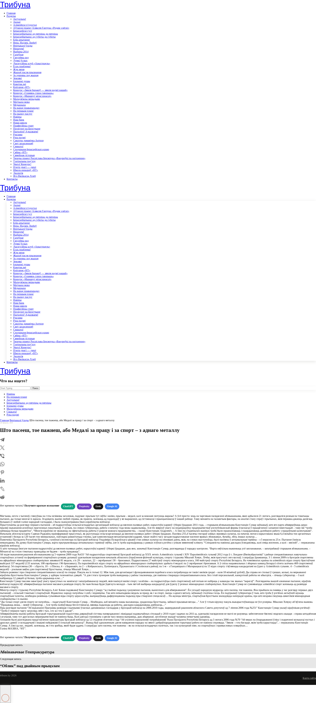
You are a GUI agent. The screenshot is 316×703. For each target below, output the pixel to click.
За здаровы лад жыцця (25, 75)
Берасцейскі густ (22, 30)
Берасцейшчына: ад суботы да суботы (34, 36)
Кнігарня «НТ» (21, 87)
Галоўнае (18, 54)
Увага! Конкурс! (22, 164)
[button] (5, 694)
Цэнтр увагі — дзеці (24, 167)
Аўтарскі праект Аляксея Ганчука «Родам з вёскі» (41, 28)
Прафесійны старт (23, 125)
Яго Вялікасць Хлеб (24, 176)
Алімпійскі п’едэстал (25, 25)
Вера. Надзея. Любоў (25, 42)
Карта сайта (309, 678)
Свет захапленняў (23, 143)
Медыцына (19, 105)
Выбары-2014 (20, 51)
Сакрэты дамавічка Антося (28, 140)
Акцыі (16, 22)
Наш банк (18, 119)
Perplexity (84, 506)
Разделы (11, 16)
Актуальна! (19, 19)
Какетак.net (19, 84)
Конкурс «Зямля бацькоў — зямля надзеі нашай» (40, 90)
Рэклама (17, 134)
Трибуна (15, 4)
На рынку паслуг (22, 113)
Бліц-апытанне (21, 39)
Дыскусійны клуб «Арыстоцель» (31, 63)
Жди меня (18, 69)
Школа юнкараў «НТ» (25, 170)
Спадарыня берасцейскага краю (31, 149)
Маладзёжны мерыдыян (26, 99)
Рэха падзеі (19, 137)
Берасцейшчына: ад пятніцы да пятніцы (35, 33)
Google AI (112, 506)
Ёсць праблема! (22, 66)
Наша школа (20, 122)
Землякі (17, 78)
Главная (11, 13)
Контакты (12, 179)
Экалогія (18, 173)
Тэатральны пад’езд (24, 161)
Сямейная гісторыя (24, 155)
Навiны (17, 116)
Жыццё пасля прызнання (27, 72)
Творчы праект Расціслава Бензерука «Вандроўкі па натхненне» (49, 158)
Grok (98, 506)
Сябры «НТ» (20, 152)
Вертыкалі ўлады (22, 45)
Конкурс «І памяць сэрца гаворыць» (33, 93)
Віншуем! (18, 48)
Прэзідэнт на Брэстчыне (26, 128)
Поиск (35, 388)
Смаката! (18, 146)
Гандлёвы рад (21, 57)
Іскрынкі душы (21, 81)
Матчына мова (21, 102)
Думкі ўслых (20, 60)
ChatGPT (68, 506)
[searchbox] (15, 388)
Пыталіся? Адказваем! (25, 131)
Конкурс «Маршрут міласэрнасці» (32, 96)
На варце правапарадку (26, 107)
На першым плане (23, 110)
